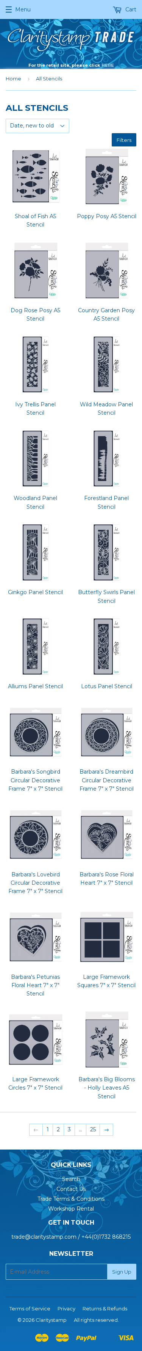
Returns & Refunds (105, 1308)
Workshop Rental (71, 1208)
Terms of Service (29, 1308)
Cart (130, 9)
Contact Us (71, 1189)
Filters (124, 140)
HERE (107, 65)
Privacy (66, 1308)
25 (93, 1129)
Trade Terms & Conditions (71, 1198)
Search (71, 1179)
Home (13, 78)
